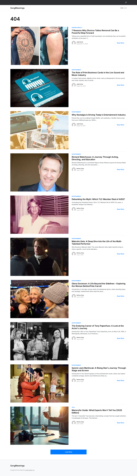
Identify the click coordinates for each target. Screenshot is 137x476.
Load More (68, 452)
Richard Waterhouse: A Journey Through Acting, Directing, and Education (95, 158)
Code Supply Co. (30, 470)
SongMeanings (17, 8)
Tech (73, 407)
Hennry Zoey (80, 168)
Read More (120, 43)
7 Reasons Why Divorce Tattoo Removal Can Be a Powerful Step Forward (95, 31)
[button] (126, 2)
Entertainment (76, 69)
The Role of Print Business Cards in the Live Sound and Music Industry (98, 73)
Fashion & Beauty (77, 27)
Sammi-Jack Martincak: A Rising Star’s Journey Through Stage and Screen (99, 369)
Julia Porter (80, 42)
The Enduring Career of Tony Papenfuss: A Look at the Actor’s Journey (98, 327)
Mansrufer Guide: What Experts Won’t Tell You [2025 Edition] (97, 411)
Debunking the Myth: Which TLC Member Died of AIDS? (98, 199)
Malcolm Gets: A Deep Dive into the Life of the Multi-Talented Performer (97, 242)
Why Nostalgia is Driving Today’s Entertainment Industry (99, 115)
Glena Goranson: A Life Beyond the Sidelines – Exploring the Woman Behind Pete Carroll (98, 284)
